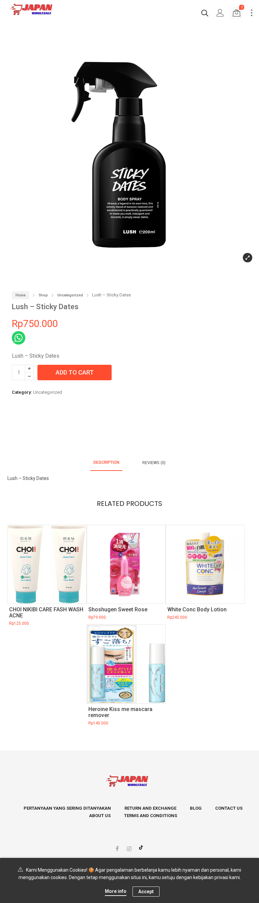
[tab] (106, 463)
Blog (196, 808)
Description (106, 462)
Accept (146, 891)
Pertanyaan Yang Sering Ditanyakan (67, 808)
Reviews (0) (154, 462)
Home (21, 295)
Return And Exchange (150, 808)
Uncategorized (70, 295)
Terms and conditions (150, 815)
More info (115, 891)
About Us (100, 815)
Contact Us (228, 808)
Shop (43, 295)
